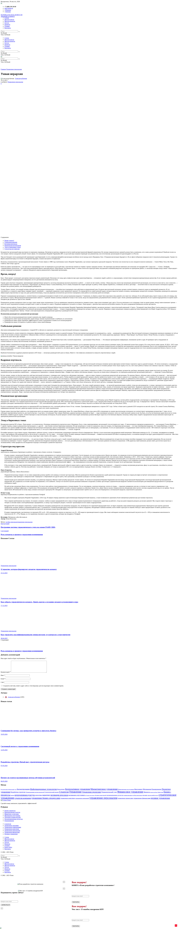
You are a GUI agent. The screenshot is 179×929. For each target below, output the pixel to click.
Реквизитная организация (12, 245)
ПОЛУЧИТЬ (76, 902)
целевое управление (160, 798)
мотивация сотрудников (77, 795)
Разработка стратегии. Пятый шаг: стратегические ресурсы (25, 762)
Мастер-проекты (9, 21)
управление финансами (141, 798)
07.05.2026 (4, 765)
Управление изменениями (12, 827)
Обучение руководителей (12, 817)
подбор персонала (11, 522)
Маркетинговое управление (104, 789)
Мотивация (147, 789)
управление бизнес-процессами (45, 798)
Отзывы (7, 26)
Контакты (7, 28)
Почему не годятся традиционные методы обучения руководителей (28, 778)
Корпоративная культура (12, 812)
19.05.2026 (4, 734)
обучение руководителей (100, 795)
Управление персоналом (14, 69)
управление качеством (68, 798)
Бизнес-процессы (9, 810)
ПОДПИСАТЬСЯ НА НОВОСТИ (11, 15)
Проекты (7, 24)
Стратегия (64, 792)
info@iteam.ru (8, 8)
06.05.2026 (4, 781)
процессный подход (153, 795)
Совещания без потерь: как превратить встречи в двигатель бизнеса (28, 731)
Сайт (2, 682)
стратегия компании (23, 798)
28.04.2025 (4, 638)
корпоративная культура (25, 795)
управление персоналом (24, 522)
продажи (144, 795)
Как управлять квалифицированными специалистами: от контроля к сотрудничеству (35, 635)
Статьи (6, 18)
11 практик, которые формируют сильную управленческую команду (29, 569)
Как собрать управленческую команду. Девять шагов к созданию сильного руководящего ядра (39, 602)
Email (3, 679)
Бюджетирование (23, 789)
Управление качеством (11, 829)
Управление (75, 791)
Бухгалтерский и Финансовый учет (9, 789)
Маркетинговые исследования (126, 789)
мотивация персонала (59, 795)
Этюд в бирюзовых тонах (12, 247)
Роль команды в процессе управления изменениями (22, 651)
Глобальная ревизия (10, 242)
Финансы (147, 792)
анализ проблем (153, 792)
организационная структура (115, 795)
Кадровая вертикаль (10, 244)
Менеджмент (138, 789)
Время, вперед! (9, 240)
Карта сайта (8, 847)
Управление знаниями (11, 825)
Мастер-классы (9, 19)
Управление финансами (12, 832)
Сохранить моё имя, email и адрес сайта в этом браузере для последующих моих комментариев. (33, 686)
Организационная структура (13, 819)
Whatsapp (8, 10)
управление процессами (125, 798)
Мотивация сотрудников (12, 815)
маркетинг (46, 795)
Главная (3, 69)
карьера (12, 795)
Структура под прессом (11, 249)
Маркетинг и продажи (11, 814)
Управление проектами (91, 792)
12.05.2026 (4, 750)
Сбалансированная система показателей (35, 792)
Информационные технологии (43, 789)
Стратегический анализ (52, 792)
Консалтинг (61, 789)
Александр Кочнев (21, 78)
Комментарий (6, 672)
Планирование (156, 789)
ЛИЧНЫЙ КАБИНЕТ (8, 16)
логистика (38, 795)
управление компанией (82, 798)
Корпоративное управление (77, 789)
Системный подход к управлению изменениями (20, 746)
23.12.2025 (4, 573)
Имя (3, 675)
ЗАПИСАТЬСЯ (5, 905)
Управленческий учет (109, 792)
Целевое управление (11, 834)
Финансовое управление (130, 791)
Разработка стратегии (18, 792)
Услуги (6, 23)
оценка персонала (128, 795)
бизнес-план (160, 792)
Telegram (8, 11)
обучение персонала (89, 795)
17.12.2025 (4, 605)
